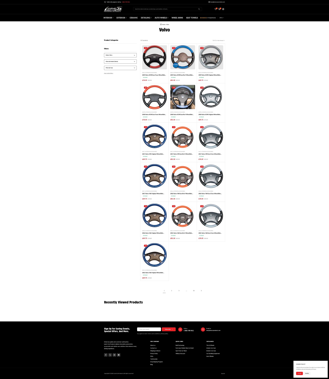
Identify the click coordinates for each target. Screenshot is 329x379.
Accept (299, 373)
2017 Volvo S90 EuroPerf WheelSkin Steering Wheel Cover (181, 154)
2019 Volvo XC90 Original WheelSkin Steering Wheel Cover (209, 75)
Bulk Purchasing (180, 345)
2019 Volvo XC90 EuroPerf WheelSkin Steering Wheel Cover (181, 75)
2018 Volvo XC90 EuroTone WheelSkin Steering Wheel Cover (153, 115)
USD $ (221, 17)
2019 (143, 72)
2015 (171, 230)
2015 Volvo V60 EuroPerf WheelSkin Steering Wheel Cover (181, 233)
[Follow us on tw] (110, 355)
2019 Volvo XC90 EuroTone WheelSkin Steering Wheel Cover (153, 75)
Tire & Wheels (210, 345)
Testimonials (153, 359)
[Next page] (201, 291)
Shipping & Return (155, 351)
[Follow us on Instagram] (114, 355)
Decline (307, 373)
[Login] (223, 9)
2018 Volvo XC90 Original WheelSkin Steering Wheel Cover (209, 115)
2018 (143, 112)
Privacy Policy (154, 353)
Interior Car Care (211, 348)
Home (163, 24)
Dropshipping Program (156, 362)
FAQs (151, 356)
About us (152, 345)
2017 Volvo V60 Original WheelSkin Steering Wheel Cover (152, 194)
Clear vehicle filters (108, 73)
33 (193, 290)
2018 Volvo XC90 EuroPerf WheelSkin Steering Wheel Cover (181, 115)
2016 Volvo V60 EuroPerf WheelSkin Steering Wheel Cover (181, 194)
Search (223, 373)
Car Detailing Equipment (213, 353)
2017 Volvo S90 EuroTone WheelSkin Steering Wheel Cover (210, 154)
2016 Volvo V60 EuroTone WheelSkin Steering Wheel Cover (210, 194)
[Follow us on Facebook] (106, 355)
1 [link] (164, 290)
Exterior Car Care (211, 351)
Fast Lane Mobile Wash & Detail (184, 348)
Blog (151, 364)
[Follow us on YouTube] (118, 355)
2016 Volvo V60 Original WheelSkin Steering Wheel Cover (152, 233)
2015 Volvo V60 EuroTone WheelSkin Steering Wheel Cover (210, 233)
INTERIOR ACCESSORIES (151, 72)
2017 (143, 151)
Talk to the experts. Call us (118, 2)
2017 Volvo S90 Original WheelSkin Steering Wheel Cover (152, 154)
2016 (171, 191)
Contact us (153, 348)
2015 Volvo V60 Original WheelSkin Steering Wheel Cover (152, 273)
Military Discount (180, 353)
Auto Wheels (210, 356)
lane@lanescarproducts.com (218, 2)
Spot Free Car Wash (181, 351)
